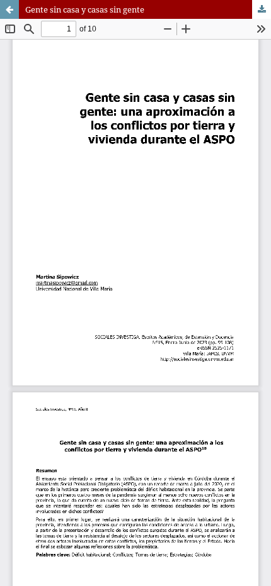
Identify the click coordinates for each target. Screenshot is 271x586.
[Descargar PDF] (261, 9)
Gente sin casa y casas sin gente (84, 9)
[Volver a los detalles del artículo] (9, 9)
